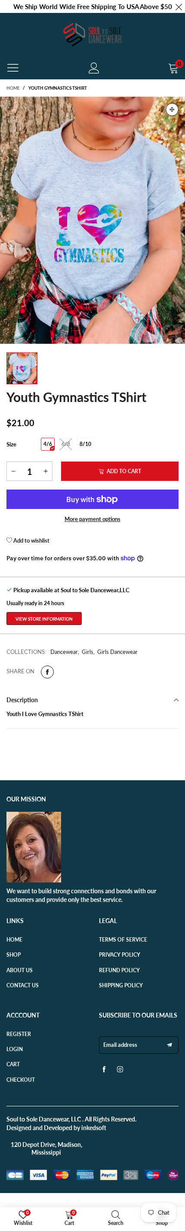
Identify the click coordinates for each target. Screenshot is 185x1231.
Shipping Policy (121, 985)
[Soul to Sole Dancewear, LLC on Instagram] (120, 1071)
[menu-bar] (13, 68)
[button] (13, 471)
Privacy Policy (119, 955)
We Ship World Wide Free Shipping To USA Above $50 (92, 6)
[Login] (94, 68)
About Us (19, 970)
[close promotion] (178, 6)
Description (22, 699)
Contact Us (22, 985)
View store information (44, 619)
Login (14, 1049)
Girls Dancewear (117, 651)
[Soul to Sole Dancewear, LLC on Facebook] (104, 1071)
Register (18, 1034)
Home (14, 939)
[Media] (172, 109)
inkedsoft (93, 1127)
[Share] (47, 672)
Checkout (20, 1080)
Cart (13, 1064)
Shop (13, 955)
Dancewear (64, 651)
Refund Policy (119, 970)
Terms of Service (123, 939)
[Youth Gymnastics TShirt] (92, 220)
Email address (120, 1044)
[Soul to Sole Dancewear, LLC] (92, 34)
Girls (87, 651)
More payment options (92, 518)
